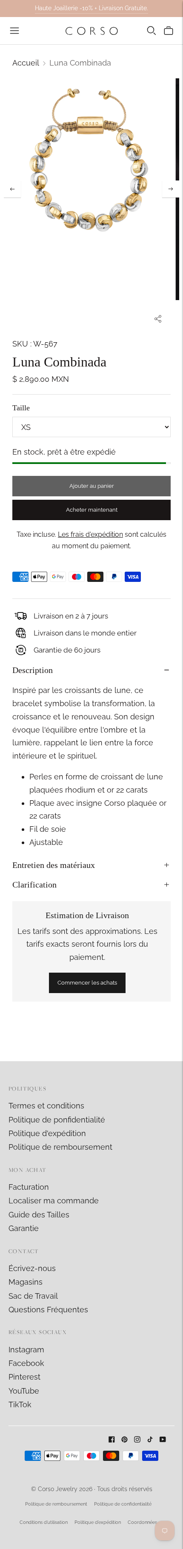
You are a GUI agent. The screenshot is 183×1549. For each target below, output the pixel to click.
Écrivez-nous (32, 1268)
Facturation (29, 1187)
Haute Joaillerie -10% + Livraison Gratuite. (91, 8)
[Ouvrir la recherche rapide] (151, 30)
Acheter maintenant (91, 510)
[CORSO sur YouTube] (163, 1439)
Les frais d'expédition (90, 534)
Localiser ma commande (54, 1200)
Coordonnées (142, 1522)
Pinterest (24, 1376)
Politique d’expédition (97, 1522)
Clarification (34, 884)
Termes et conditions (46, 1105)
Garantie (24, 1228)
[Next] (170, 189)
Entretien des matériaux (53, 865)
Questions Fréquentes (48, 1309)
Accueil (25, 62)
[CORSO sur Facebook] (112, 1439)
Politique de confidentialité (123, 1504)
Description (32, 670)
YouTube (24, 1390)
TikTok (20, 1404)
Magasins (26, 1281)
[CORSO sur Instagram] (137, 1439)
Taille (21, 408)
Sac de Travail (33, 1295)
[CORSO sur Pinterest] (124, 1439)
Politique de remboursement (60, 1146)
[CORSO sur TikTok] (150, 1439)
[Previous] (12, 189)
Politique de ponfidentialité (57, 1119)
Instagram (26, 1349)
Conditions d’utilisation (44, 1522)
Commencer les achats (87, 982)
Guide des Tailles (39, 1214)
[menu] (14, 30)
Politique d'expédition (47, 1133)
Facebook (26, 1363)
